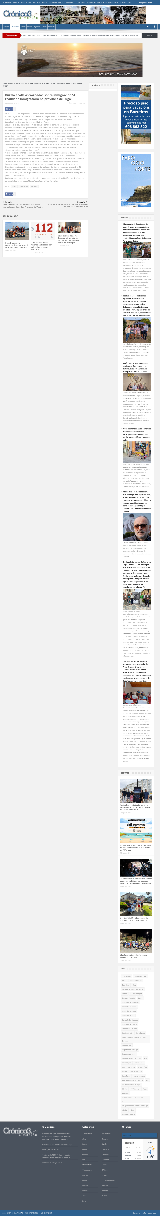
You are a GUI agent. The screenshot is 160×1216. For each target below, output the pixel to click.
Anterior (8, 202)
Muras (60, 2)
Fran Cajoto (126, 1063)
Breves (29, 27)
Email (83, 103)
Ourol (83, 2)
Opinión (85, 1175)
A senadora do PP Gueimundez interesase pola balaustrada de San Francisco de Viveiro (22, 205)
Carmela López (136, 994)
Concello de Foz (128, 1016)
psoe (144, 1089)
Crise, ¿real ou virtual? (50, 1150)
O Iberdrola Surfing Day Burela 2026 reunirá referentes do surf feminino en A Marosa (135, 847)
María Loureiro (139, 1076)
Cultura (44, 27)
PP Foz (124, 1089)
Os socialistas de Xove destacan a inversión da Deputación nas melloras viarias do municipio (68, 239)
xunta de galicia (128, 1114)
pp (147, 1080)
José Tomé (126, 1076)
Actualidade (15, 27)
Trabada (104, 2)
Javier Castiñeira (128, 1067)
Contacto (51, 27)
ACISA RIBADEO (140, 976)
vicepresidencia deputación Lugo (135, 1106)
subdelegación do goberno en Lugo (134, 1099)
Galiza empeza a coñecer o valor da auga (57, 1144)
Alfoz (15, 2)
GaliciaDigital (46, 1213)
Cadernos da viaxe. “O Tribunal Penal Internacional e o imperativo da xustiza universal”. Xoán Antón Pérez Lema (56, 1136)
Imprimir (74, 103)
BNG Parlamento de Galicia (132, 989)
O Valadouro (68, 2)
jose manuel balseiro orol (132, 1072)
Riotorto (97, 2)
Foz (38, 2)
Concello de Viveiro (129, 1024)
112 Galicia (126, 976)
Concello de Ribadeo (130, 1020)
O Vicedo (77, 2)
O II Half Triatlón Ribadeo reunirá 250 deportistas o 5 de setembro (134, 919)
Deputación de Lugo (130, 1050)
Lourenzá (44, 2)
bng (134, 985)
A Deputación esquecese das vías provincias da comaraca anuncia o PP (68, 205)
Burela (28, 2)
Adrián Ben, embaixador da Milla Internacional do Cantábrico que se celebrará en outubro (135, 807)
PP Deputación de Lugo (131, 1085)
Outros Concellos (125, 2)
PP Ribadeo (135, 1089)
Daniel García (127, 1033)
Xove (116, 2)
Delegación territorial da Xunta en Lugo (134, 1039)
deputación (126, 1045)
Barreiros (21, 2)
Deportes (37, 27)
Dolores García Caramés (131, 1058)
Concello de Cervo (129, 1011)
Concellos (105, 1149)
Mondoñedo (53, 2)
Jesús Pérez (142, 1067)
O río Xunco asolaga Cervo (52, 1163)
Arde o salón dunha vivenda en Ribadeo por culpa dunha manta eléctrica (41, 246)
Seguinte (81, 202)
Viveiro (110, 2)
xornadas (34, 186)
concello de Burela (129, 1007)
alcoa (124, 981)
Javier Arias (139, 1063)
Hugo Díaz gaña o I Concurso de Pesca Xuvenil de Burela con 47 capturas (16, 245)
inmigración (24, 186)
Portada (6, 27)
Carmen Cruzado (128, 998)
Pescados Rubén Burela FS (132, 1080)
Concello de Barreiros (130, 1002)
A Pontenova (7, 2)
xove (132, 1110)
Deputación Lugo (129, 1054)
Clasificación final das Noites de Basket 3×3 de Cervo (133, 956)
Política (23, 27)
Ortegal (104, 1175)
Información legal (149, 1213)
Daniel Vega (140, 1033)
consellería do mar (129, 1029)
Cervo (34, 2)
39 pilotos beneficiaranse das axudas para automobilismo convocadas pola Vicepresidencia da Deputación (136, 881)
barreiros (125, 985)
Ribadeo (89, 2)
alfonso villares (136, 981)
